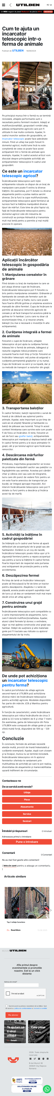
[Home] (31, 3)
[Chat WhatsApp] (47, 1089)
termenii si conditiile (40, 1008)
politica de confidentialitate (23, 1008)
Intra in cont (10, 865)
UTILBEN (18, 50)
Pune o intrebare (27, 841)
